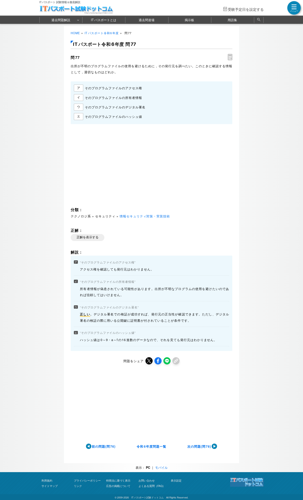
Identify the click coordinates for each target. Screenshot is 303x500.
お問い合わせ (146, 480)
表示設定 (176, 480)
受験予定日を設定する (246, 9)
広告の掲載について (118, 486)
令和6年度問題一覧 (151, 446)
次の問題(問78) (199, 446)
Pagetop (294, 483)
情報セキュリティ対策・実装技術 (145, 216)
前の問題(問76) (104, 446)
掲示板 (189, 20)
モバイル (161, 467)
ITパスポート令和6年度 (102, 33)
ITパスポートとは (103, 20)
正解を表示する (88, 237)
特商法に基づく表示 (118, 480)
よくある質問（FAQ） (151, 486)
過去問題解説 (60, 20)
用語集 (232, 20)
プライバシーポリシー (87, 480)
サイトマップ (50, 486)
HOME (75, 33)
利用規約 (47, 480)
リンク (78, 486)
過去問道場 (146, 20)
